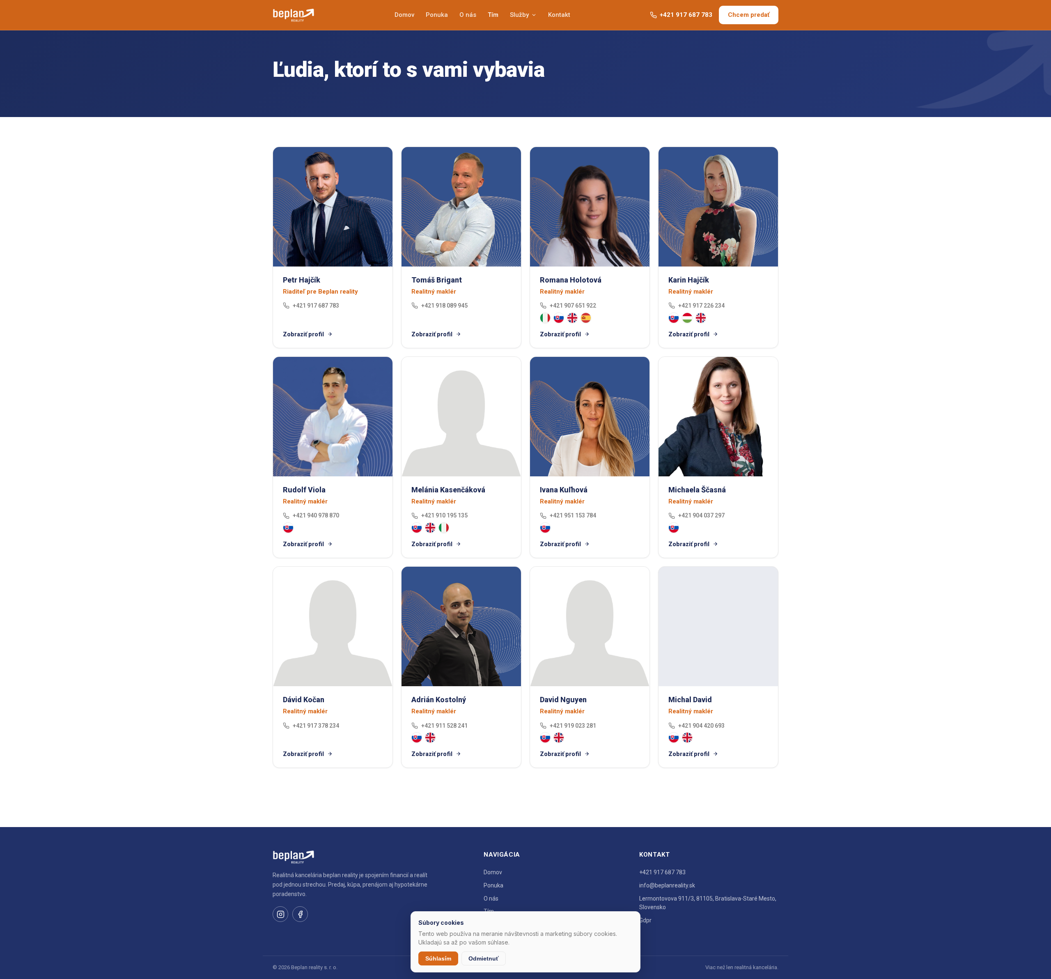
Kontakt (559, 14)
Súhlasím (438, 958)
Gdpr (645, 920)
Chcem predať (748, 14)
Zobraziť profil (303, 334)
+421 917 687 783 (686, 14)
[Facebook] (300, 914)
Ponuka (437, 14)
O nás (467, 14)
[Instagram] (280, 914)
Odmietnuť (483, 958)
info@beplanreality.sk (667, 885)
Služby (519, 14)
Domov (404, 14)
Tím (493, 14)
